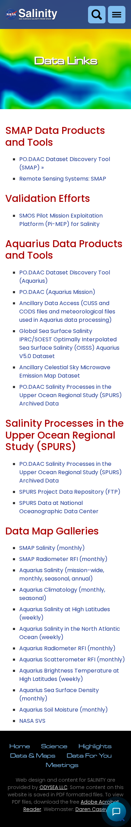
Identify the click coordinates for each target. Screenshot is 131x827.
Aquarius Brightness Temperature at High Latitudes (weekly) (69, 675)
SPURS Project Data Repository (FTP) (70, 492)
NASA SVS (32, 721)
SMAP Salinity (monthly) (52, 548)
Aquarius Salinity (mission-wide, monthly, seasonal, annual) (61, 574)
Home (19, 746)
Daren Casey (91, 809)
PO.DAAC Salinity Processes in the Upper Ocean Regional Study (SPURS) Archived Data (70, 395)
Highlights (95, 746)
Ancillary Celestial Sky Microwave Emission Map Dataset (64, 371)
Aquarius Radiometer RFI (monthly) (67, 648)
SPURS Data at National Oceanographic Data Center (59, 507)
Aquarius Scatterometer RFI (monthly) (72, 659)
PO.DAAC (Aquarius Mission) (57, 292)
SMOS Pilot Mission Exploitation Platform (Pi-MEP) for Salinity (61, 220)
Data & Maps (33, 755)
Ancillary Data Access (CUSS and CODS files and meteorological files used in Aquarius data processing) (67, 311)
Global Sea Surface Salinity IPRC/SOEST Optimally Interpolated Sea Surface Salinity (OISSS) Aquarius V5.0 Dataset (69, 343)
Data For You (89, 755)
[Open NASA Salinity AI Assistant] (116, 811)
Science (54, 746)
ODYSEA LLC (53, 787)
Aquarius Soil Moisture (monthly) (63, 710)
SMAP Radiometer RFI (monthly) (63, 559)
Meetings (62, 764)
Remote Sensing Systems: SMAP (62, 179)
